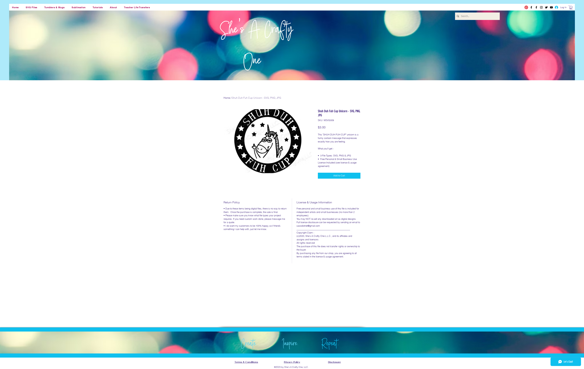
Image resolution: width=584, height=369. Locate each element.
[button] (31, 7)
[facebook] (531, 7)
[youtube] (551, 7)
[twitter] (546, 7)
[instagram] (541, 7)
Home (227, 97)
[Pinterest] (526, 7)
